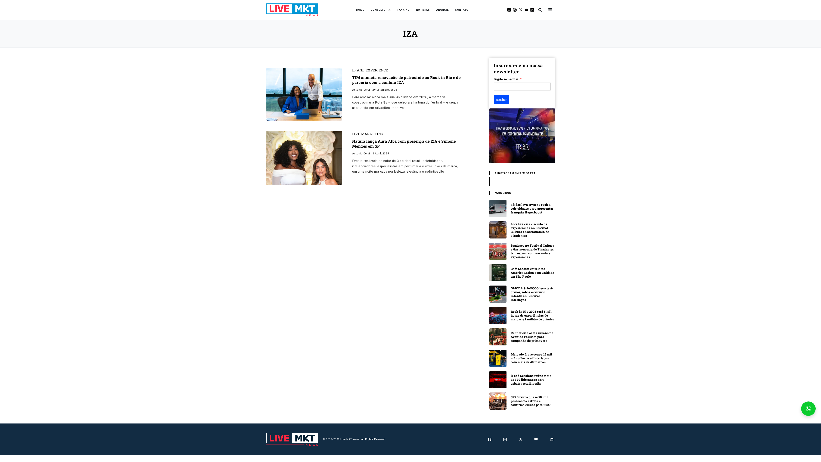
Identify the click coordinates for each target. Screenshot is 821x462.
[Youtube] (527, 10)
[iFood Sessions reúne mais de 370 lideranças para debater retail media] (497, 379)
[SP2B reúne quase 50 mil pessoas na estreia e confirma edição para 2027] (497, 401)
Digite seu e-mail (508, 79)
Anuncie (442, 9)
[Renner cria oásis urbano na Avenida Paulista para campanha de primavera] (497, 337)
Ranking (403, 9)
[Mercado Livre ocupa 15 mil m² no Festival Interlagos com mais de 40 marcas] (497, 358)
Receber (501, 100)
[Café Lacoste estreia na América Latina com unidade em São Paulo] (497, 272)
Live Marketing (367, 134)
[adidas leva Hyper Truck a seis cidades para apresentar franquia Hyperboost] (497, 208)
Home (360, 9)
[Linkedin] (532, 10)
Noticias (423, 9)
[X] (521, 10)
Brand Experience (370, 70)
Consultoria (381, 9)
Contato (461, 9)
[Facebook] (509, 10)
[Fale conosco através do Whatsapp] (808, 408)
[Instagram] (515, 10)
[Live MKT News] (292, 10)
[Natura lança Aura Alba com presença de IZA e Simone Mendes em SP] (304, 158)
